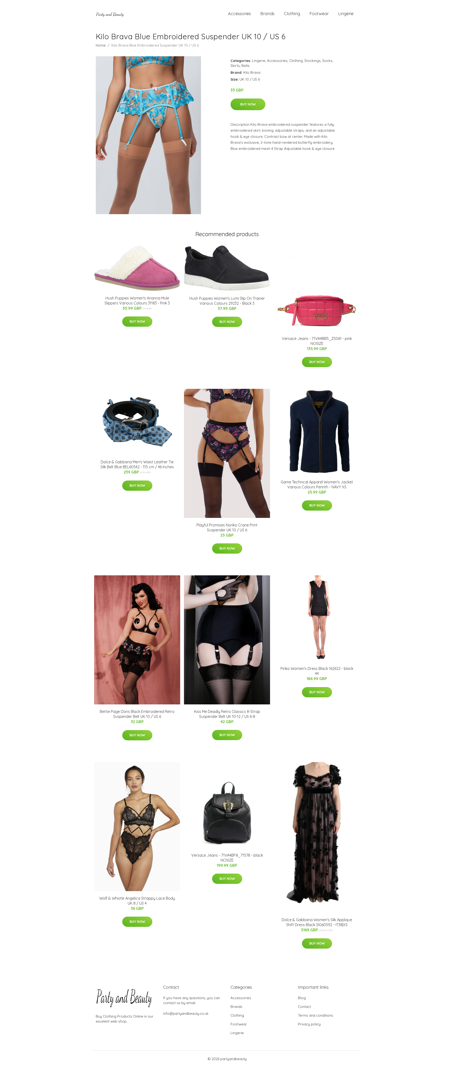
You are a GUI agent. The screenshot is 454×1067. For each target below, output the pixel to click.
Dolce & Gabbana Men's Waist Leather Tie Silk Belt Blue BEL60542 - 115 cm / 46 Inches (137, 464)
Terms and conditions (315, 1015)
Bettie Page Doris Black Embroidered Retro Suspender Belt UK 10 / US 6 (137, 714)
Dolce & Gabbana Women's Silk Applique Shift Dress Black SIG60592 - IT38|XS (317, 922)
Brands (267, 13)
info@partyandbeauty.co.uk (186, 1013)
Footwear (319, 13)
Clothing (292, 13)
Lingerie (346, 13)
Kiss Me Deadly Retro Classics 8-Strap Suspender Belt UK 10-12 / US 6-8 (227, 714)
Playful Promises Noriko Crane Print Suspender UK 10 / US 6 (227, 527)
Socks (327, 60)
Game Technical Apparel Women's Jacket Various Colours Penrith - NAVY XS (317, 484)
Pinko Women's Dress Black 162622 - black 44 (316, 671)
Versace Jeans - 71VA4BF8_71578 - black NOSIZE (227, 858)
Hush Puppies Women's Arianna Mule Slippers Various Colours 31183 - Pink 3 (137, 300)
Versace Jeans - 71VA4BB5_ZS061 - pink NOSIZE (317, 341)
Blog (302, 998)
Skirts (235, 65)
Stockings (312, 60)
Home (101, 45)
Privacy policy (309, 1024)
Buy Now (248, 104)
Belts (245, 65)
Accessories (239, 13)
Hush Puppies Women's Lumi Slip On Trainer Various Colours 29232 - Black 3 (227, 301)
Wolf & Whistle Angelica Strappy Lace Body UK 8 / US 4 (137, 901)
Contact (304, 1006)
